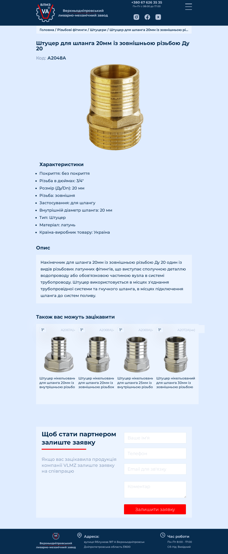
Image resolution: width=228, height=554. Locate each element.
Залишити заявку (155, 509)
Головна (47, 30)
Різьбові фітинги (72, 30)
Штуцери (98, 30)
